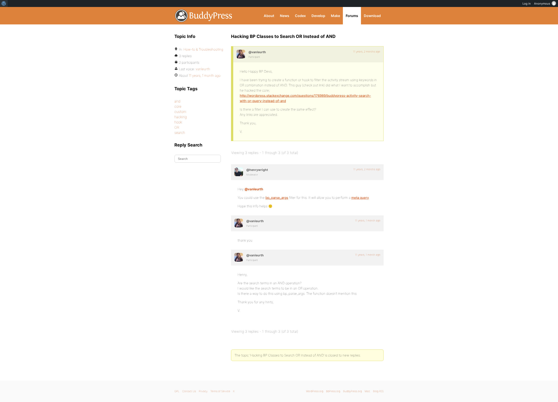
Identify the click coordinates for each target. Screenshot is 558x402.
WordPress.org (314, 391)
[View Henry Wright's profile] (238, 171)
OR (176, 127)
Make (335, 16)
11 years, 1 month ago (367, 220)
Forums (352, 16)
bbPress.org (333, 391)
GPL (176, 391)
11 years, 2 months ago (366, 51)
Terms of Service (220, 391)
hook (178, 122)
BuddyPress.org (203, 15)
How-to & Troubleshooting (203, 49)
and (177, 101)
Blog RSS (378, 391)
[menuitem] (4, 3)
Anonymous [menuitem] (542, 3)
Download (372, 16)
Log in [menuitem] (526, 3)
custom (180, 111)
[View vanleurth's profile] (240, 54)
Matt (367, 391)
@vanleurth (254, 189)
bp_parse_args (276, 198)
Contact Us (189, 391)
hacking (180, 117)
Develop (318, 16)
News (284, 16)
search (179, 132)
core (177, 106)
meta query (360, 198)
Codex (300, 16)
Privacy (203, 391)
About (269, 16)
